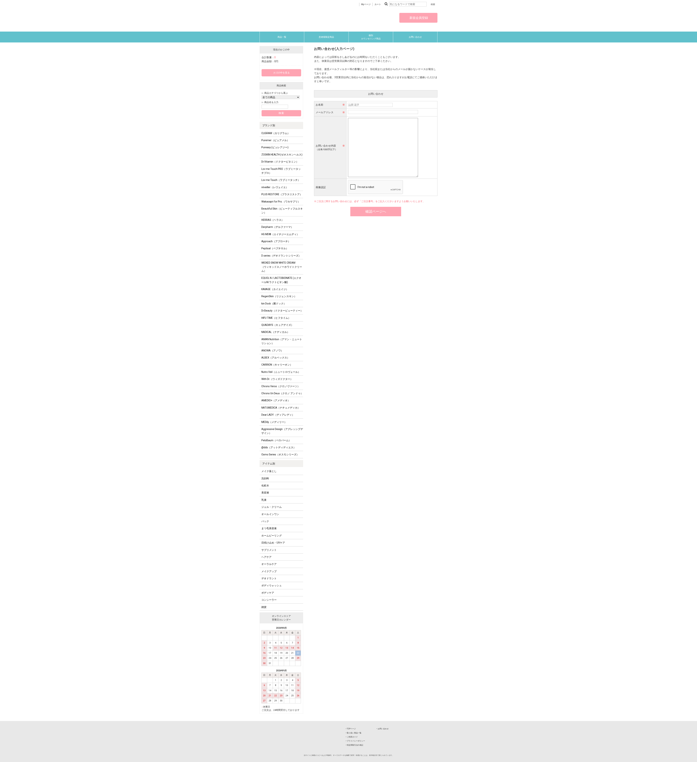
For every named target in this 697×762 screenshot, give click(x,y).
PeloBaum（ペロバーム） (276, 440)
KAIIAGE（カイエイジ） (274, 289)
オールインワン (270, 514)
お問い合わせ (415, 37)
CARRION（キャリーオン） (276, 364)
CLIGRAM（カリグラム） (275, 133)
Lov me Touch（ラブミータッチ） (280, 180)
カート (377, 4)
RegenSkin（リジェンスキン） (279, 296)
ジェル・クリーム (271, 506)
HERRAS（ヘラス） (272, 219)
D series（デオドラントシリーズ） (281, 255)
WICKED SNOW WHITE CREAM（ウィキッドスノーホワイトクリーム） (281, 266)
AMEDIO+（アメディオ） (275, 400)
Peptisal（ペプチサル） (274, 248)
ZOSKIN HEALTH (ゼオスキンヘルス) (281, 154)
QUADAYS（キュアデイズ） (277, 324)
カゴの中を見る (281, 72)
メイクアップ (269, 571)
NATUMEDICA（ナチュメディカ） (280, 407)
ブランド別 (268, 125)
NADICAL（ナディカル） (275, 332)
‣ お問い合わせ (383, 729)
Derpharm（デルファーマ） (277, 227)
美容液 (265, 492)
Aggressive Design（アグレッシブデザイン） (282, 431)
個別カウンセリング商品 (371, 37)
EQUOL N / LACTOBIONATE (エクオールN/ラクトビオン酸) (281, 279)
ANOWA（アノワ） (272, 350)
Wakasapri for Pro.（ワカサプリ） (280, 201)
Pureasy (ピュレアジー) (274, 147)
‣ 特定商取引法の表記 (354, 745)
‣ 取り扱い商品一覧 (353, 733)
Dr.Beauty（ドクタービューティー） (282, 310)
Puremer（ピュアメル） (275, 140)
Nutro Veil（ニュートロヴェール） (280, 371)
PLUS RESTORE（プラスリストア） (281, 194)
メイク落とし (269, 471)
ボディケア (267, 592)
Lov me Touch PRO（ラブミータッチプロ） (281, 170)
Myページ (366, 4)
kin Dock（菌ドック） (273, 303)
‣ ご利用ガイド (352, 737)
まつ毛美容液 (269, 528)
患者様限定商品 (326, 37)
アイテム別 (268, 463)
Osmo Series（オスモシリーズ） (280, 454)
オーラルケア (269, 564)
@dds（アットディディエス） (278, 447)
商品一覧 (282, 37)
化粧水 (265, 485)
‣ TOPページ (351, 729)
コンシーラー (269, 599)
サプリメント (269, 549)
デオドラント (269, 578)
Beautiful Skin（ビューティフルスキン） (282, 210)
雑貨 (263, 607)
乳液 (263, 499)
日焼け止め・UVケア (273, 542)
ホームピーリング (271, 535)
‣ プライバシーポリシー (355, 741)
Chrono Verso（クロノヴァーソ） (280, 386)
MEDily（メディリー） (274, 422)
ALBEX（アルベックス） (275, 357)
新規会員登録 (418, 18)
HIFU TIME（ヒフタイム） (276, 317)
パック (265, 521)
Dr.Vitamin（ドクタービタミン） (280, 161)
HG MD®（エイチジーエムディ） (280, 234)
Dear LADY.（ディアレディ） (277, 414)
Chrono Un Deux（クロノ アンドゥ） (282, 393)
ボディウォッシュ (271, 585)
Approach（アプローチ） (275, 241)
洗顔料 (265, 478)
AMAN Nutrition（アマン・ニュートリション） (281, 341)
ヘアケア (266, 557)
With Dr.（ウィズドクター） (277, 379)
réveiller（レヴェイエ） (274, 187)
